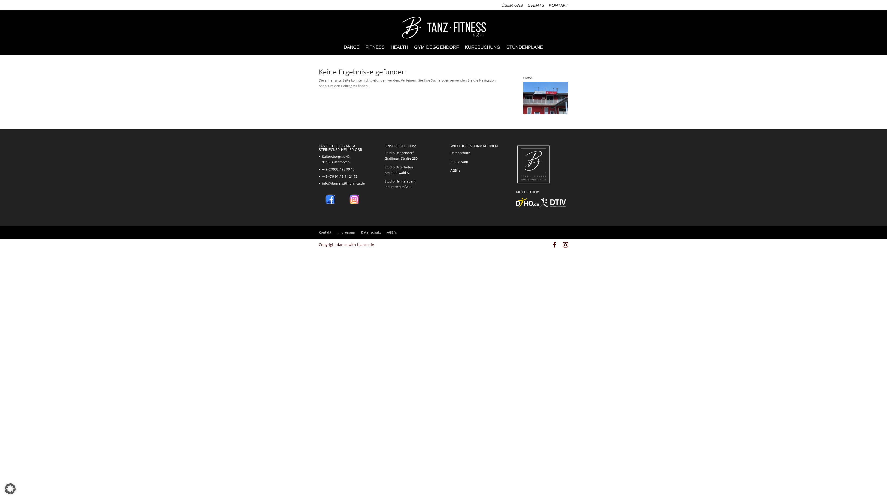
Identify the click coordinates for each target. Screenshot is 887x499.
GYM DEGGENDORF (436, 48)
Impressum (459, 161)
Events (536, 5)
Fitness (375, 48)
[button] (10, 489)
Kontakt (558, 5)
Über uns (512, 5)
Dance (351, 48)
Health (399, 48)
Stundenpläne (524, 48)
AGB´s (455, 170)
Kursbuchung (482, 48)
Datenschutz (460, 153)
